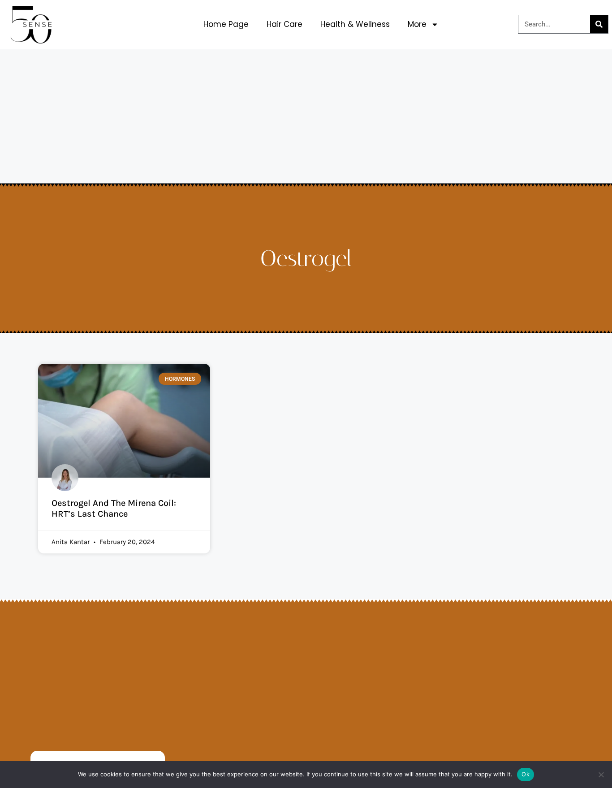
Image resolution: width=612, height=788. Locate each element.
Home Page (226, 24)
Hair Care (284, 24)
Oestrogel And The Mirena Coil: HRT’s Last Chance (114, 508)
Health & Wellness (355, 24)
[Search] (599, 24)
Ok (525, 774)
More (417, 24)
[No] (600, 774)
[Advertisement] (306, 116)
